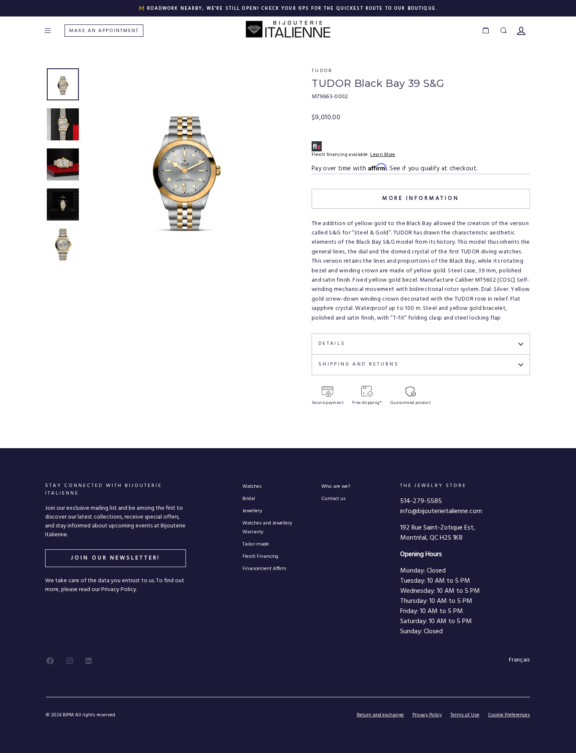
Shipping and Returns (358, 364)
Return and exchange (380, 715)
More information (420, 198)
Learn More (383, 155)
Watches (251, 486)
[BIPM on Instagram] (69, 660)
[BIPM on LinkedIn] (88, 660)
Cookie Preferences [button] (509, 715)
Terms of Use (464, 715)
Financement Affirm (264, 569)
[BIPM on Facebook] (50, 660)
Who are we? (335, 486)
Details (332, 343)
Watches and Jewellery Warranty (267, 527)
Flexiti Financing (260, 556)
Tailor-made (255, 544)
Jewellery (252, 511)
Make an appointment (104, 31)
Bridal (248, 499)
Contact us (333, 499)
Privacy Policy (427, 715)
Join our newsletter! (115, 558)
